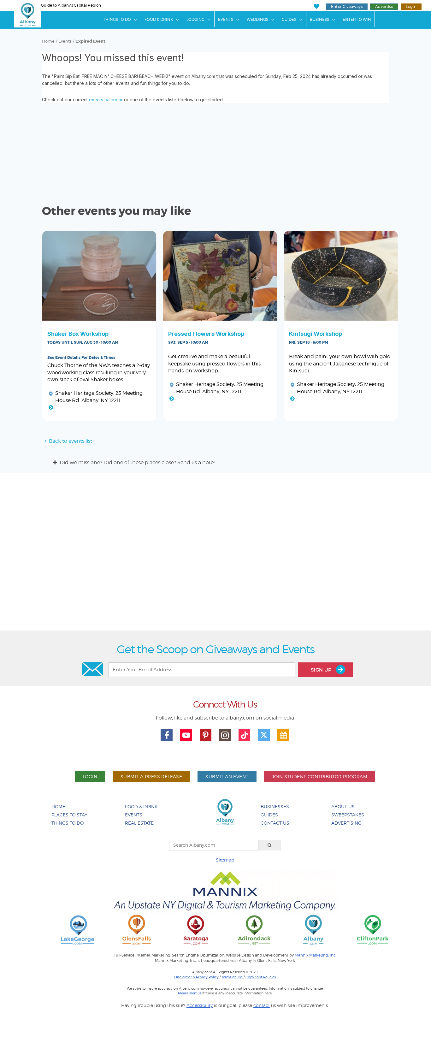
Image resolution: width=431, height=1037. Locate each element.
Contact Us (275, 823)
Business (319, 19)
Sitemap (225, 859)
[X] (264, 735)
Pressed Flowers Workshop (206, 333)
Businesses (275, 806)
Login (411, 6)
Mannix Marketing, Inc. (315, 955)
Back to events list (70, 441)
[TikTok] (245, 735)
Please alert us (189, 993)
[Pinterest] (206, 735)
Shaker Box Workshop (78, 333)
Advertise (384, 6)
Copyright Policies (260, 977)
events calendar (106, 99)
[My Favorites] (316, 6)
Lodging (195, 19)
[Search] (270, 845)
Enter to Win (357, 19)
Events (225, 19)
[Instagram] (225, 735)
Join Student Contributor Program (319, 776)
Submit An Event (226, 776)
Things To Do (117, 19)
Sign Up (322, 670)
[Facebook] (167, 735)
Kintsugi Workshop (315, 333)
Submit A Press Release (151, 776)
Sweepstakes (347, 814)
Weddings (257, 19)
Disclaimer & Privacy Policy (196, 977)
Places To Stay (69, 814)
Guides (289, 19)
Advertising (346, 823)
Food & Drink (159, 19)
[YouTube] (186, 735)
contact (261, 1005)
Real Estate (139, 823)
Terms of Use (232, 977)
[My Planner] (283, 735)
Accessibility (199, 1005)
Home (48, 41)
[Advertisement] (215, 554)
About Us (343, 806)
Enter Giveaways (347, 6)
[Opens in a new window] (77, 929)
